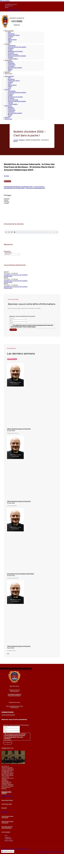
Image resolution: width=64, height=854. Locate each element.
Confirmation (11, 64)
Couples (10, 50)
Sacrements (8, 60)
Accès (9, 38)
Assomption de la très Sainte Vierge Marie (20, 574)
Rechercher (7, 251)
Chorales (10, 57)
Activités (7, 44)
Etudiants (11, 48)
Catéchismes (11, 45)
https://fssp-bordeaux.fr (14, 695)
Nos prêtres (11, 33)
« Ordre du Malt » (13, 59)
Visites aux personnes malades (17, 56)
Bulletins (7, 72)
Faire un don (8, 73)
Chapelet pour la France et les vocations (15, 275)
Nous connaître (9, 31)
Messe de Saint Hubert (7, 800)
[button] (28, 199)
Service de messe (13, 54)
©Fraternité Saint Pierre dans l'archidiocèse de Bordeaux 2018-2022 (15, 848)
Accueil (16, 140)
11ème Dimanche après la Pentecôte (18, 646)
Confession (11, 66)
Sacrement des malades (15, 67)
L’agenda (10, 36)
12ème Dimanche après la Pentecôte (19, 501)
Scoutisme (11, 53)
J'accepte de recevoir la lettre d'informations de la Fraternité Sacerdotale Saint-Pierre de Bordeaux (32, 326)
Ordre (9, 70)
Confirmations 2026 (7, 804)
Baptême (10, 61)
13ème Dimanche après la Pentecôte (19, 429)
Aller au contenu (5, 0)
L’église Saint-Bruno (14, 35)
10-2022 (6, 176)
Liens (9, 42)
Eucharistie (11, 63)
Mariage (10, 69)
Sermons (4, 812)
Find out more (8, 276)
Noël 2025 (4, 808)
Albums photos (12, 39)
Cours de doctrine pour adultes (17, 47)
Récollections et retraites (15, 51)
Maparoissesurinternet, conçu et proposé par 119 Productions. (49, 851)
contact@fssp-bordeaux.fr (14, 694)
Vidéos (10, 41)
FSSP (9, 32)
